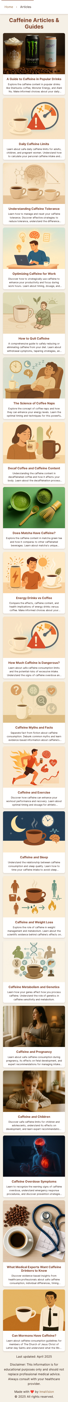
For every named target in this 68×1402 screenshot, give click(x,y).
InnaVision (46, 1392)
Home (9, 7)
